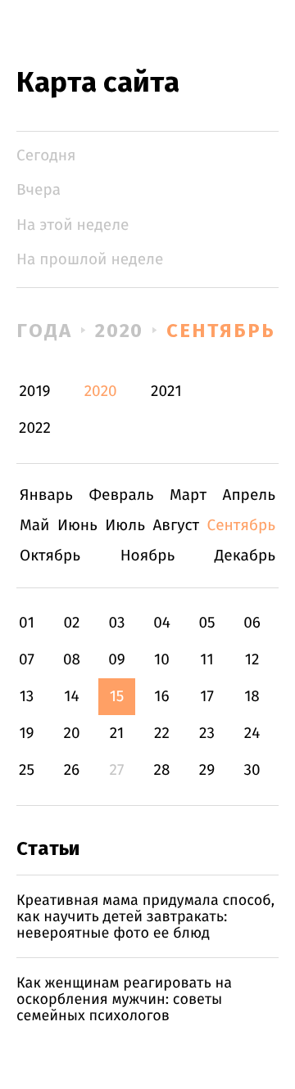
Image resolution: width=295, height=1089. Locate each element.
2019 (34, 391)
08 (71, 659)
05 (206, 623)
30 (251, 770)
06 (252, 623)
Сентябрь (220, 330)
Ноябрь (147, 556)
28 (162, 770)
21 (117, 733)
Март (188, 495)
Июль (125, 525)
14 (71, 696)
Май (35, 525)
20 (71, 733)
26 (72, 770)
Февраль (120, 495)
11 (206, 659)
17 (207, 696)
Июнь (77, 525)
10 (162, 659)
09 (116, 659)
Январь (46, 495)
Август (175, 525)
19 (26, 733)
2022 (35, 428)
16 (161, 696)
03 (116, 623)
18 (252, 696)
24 (252, 733)
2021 (166, 391)
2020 (119, 330)
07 (26, 659)
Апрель (249, 495)
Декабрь (245, 556)
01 (26, 623)
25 (26, 770)
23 (207, 733)
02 (71, 623)
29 (207, 770)
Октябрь (50, 556)
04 (161, 623)
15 (117, 696)
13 (27, 696)
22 (162, 733)
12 (252, 659)
